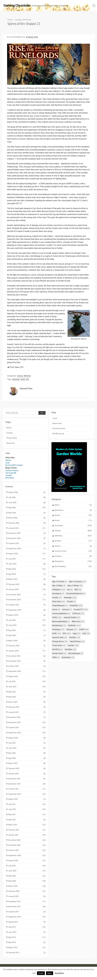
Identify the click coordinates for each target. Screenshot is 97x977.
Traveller (8, 475)
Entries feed (57, 423)
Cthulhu (57, 597)
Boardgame (58, 593)
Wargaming (73, 561)
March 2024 (27, 641)
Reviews (73, 541)
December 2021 (27, 779)
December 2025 (27, 533)
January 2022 (27, 774)
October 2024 (27, 605)
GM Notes (26, 19)
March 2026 (27, 518)
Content (9, 433)
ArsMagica (58, 589)
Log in (54, 418)
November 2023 (27, 661)
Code (7, 463)
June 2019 (27, 932)
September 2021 (27, 794)
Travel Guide (58, 645)
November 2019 (27, 906)
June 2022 (27, 748)
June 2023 (27, 687)
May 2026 (27, 508)
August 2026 (27, 492)
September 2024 (27, 610)
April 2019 (27, 942)
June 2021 (27, 809)
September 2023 (27, 671)
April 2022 (27, 758)
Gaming (18, 19)
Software (73, 556)
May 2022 (27, 753)
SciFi (86, 633)
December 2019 (27, 901)
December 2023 (27, 656)
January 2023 (27, 712)
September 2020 (27, 855)
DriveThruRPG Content (14, 465)
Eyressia (66, 609)
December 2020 (27, 840)
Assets (73, 515)
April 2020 (27, 881)
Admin (73, 505)
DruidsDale (76, 605)
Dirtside (71, 601)
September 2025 (27, 549)
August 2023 (27, 676)
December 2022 (27, 717)
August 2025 (27, 554)
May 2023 (27, 692)
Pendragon (58, 629)
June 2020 (27, 871)
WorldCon (57, 649)
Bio (69, 589)
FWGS (57, 617)
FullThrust (78, 613)
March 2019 (27, 947)
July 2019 (27, 927)
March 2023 (27, 702)
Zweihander (68, 657)
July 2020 (27, 866)
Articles (8, 460)
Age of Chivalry (59, 581)
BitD (78, 589)
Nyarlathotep (59, 625)
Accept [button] (40, 973)
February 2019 (27, 953)
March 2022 (27, 763)
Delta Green (58, 601)
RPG (27, 379)
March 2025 (27, 579)
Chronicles (73, 525)
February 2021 (27, 830)
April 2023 (27, 697)
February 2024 (27, 646)
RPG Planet (9, 478)
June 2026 (27, 502)
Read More (59, 973)
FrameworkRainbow (61, 613)
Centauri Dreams (11, 470)
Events (56, 609)
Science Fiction (73, 551)
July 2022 (27, 743)
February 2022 (27, 768)
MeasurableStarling (61, 621)
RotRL (23, 379)
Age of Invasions (77, 581)
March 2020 (27, 886)
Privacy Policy (11, 438)
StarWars (74, 637)
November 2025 (27, 538)
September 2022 (27, 733)
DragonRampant (59, 605)
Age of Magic (58, 585)
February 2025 (27, 584)
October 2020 (27, 850)
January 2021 (27, 835)
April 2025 (27, 574)
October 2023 (27, 666)
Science (73, 546)
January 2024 (27, 651)
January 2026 (27, 528)
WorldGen (70, 649)
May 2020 (27, 876)
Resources (10, 443)
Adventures (73, 510)
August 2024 (27, 615)
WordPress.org (58, 434)
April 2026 (27, 513)
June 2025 (27, 564)
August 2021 (27, 799)
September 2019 (27, 917)
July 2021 (27, 804)
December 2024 (27, 595)
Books (73, 520)
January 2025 (27, 589)
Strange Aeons (59, 641)
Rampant (71, 629)
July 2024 (27, 620)
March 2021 (27, 825)
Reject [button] (49, 973)
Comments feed (58, 428)
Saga (76, 633)
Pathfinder (16, 379)
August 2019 (27, 922)
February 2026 (27, 523)
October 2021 (27, 789)
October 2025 (27, 543)
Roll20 (83, 629)
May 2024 (27, 630)
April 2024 (27, 635)
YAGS (55, 657)
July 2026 (27, 497)
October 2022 (27, 727)
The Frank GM (10, 473)
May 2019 (27, 937)
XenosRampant (75, 653)
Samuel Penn (33, 37)
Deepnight (70, 597)
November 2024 (27, 600)
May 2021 (27, 814)
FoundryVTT (81, 609)
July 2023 (27, 681)
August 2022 (27, 738)
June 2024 (27, 625)
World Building (73, 566)
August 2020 (27, 860)
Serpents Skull (59, 637)
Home (10, 19)
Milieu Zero (78, 621)
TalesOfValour (77, 641)
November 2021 (27, 784)
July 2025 (27, 559)
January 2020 (27, 896)
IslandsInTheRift (72, 617)
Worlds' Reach (59, 653)
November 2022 (27, 722)
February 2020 (27, 891)
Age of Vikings (75, 585)
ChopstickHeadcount (75, 593)
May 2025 (27, 569)
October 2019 (27, 912)
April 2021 (27, 820)
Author (9, 428)
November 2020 (27, 845)
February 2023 (27, 707)
